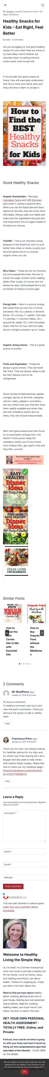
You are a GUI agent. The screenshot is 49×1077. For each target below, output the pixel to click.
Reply (7, 723)
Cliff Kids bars (34, 200)
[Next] (42, 633)
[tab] (19, 663)
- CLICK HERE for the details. (24, 1050)
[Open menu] (5, 5)
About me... (31, 985)
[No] (46, 1068)
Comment (10, 813)
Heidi (8, 40)
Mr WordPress (20, 691)
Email (8, 864)
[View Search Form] (42, 6)
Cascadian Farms (12, 200)
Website (8, 877)
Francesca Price (22, 738)
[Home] (4, 11)
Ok (24, 1071)
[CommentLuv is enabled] (24, 897)
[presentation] (12, 613)
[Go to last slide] (7, 633)
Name (8, 851)
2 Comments (17, 40)
